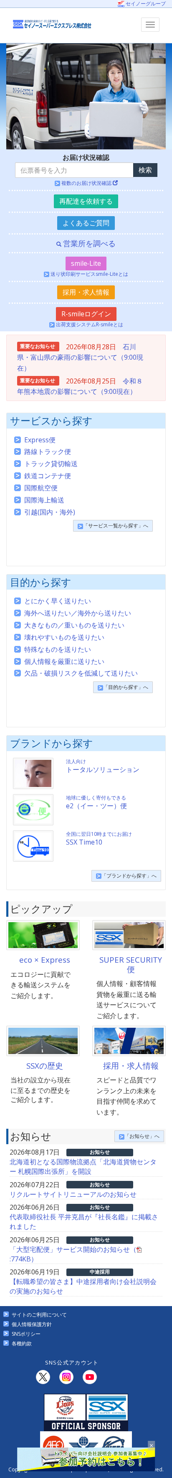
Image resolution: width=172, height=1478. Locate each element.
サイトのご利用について (39, 1314)
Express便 (40, 439)
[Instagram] (66, 1377)
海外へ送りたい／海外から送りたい (77, 613)
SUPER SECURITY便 (130, 964)
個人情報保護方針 (32, 1324)
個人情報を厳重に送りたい (64, 661)
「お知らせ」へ (141, 1136)
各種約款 (22, 1343)
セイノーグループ (145, 3)
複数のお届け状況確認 (86, 183)
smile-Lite (86, 263)
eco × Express (44, 959)
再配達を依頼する (86, 201)
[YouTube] (90, 1377)
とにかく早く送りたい (57, 600)
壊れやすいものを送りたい (64, 637)
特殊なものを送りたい (57, 649)
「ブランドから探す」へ (129, 875)
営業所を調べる (88, 243)
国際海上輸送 (44, 499)
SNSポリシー (26, 1333)
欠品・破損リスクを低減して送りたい (81, 673)
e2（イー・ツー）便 (96, 802)
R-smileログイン (86, 313)
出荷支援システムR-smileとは (89, 324)
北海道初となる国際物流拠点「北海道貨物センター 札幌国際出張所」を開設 (83, 1166)
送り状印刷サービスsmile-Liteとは (88, 273)
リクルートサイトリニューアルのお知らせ (73, 1194)
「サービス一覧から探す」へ (115, 525)
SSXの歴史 (44, 1065)
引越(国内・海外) (49, 512)
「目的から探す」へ (125, 687)
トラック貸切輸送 (51, 463)
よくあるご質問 (86, 222)
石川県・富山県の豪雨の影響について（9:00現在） (80, 357)
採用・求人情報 (86, 292)
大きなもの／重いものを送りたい (74, 625)
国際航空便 (41, 487)
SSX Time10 (99, 838)
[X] (43, 1377)
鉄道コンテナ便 (47, 475)
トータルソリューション (102, 766)
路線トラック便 (47, 451)
